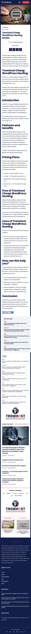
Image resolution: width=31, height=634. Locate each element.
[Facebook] (10, 49)
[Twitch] (17, 632)
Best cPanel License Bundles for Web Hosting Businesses (14, 397)
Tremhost (5, 27)
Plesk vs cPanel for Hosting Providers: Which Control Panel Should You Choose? (16, 330)
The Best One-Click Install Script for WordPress (8, 531)
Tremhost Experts (17, 42)
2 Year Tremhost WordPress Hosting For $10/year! (23, 532)
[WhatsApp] (20, 49)
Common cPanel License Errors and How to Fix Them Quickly (16, 343)
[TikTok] (13, 632)
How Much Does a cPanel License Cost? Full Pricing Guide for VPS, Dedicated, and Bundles (15, 391)
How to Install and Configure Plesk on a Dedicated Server (15, 324)
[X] (13, 49)
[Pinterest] (17, 49)
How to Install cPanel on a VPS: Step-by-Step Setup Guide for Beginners (17, 349)
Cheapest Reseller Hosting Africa (12, 460)
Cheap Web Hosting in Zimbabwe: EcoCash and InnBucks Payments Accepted (13, 480)
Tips (5, 321)
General (6, 327)
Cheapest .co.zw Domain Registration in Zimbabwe (15, 472)
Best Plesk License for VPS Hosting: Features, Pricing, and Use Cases (17, 336)
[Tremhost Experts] (9, 42)
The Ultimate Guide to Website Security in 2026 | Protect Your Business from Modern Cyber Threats (13, 450)
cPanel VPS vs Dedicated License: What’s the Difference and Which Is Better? (13, 402)
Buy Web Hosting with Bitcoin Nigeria (14, 466)
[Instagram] (10, 632)
